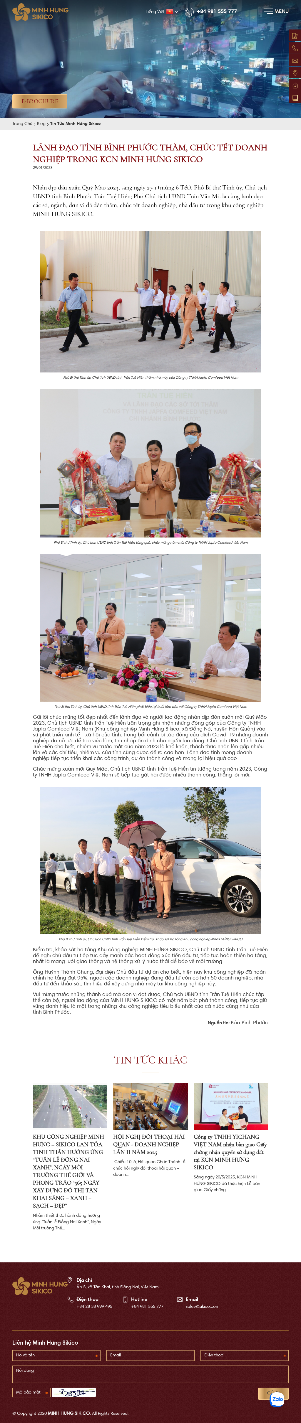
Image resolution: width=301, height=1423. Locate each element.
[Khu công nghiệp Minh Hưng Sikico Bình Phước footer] (40, 1286)
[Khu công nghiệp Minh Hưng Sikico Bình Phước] (43, 12)
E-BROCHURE (39, 101)
